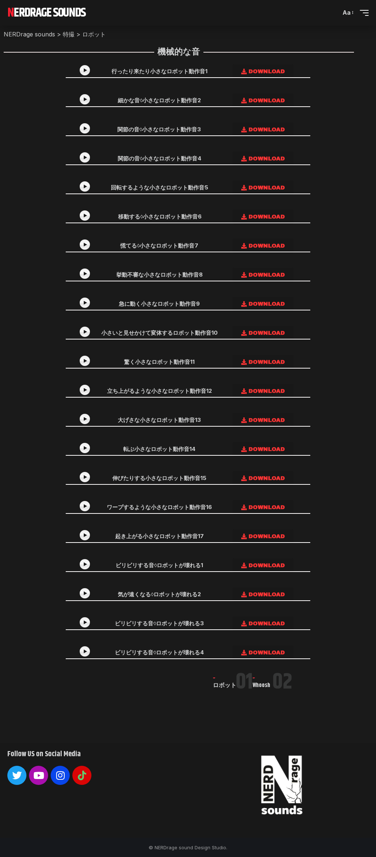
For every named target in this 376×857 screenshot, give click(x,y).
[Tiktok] (81, 775)
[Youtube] (38, 775)
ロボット (224, 685)
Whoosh (261, 685)
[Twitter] (16, 775)
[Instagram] (60, 775)
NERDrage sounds (46, 12)
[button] (347, 13)
